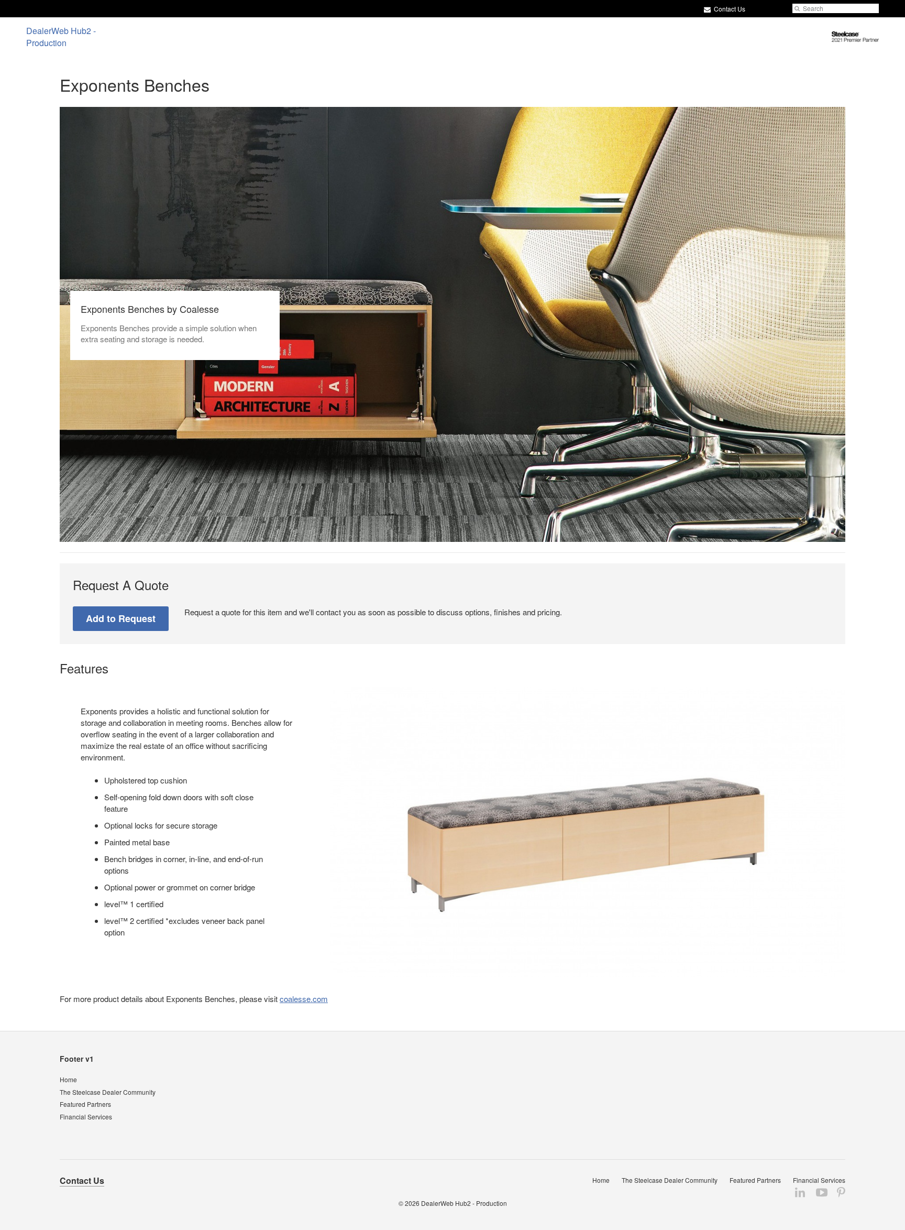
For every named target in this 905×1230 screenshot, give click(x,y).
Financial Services (86, 1116)
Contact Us (728, 8)
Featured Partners (85, 1104)
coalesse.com (304, 998)
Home (68, 1079)
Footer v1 (77, 1058)
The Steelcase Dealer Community (108, 1091)
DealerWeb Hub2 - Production (464, 1203)
